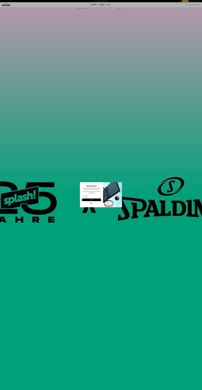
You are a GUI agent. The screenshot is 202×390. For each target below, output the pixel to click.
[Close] (121, 183)
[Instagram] (92, 203)
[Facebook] (90, 203)
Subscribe (91, 199)
